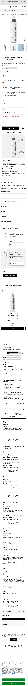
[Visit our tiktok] (18, 646)
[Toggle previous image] (1, 29)
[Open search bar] (4, 6)
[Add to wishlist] (23, 128)
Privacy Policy (5, 673)
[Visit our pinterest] (21, 646)
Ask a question (13, 73)
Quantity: (4, 119)
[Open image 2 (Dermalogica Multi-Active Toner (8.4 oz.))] (13, 47)
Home (3, 14)
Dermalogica (13, 14)
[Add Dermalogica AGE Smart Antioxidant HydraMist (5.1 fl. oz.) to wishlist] (21, 291)
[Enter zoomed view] (24, 40)
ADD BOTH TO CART (10, 276)
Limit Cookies (13, 679)
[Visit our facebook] (5, 646)
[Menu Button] (1, 6)
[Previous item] (2, 310)
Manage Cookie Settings (13, 676)
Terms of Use (12, 673)
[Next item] (25, 310)
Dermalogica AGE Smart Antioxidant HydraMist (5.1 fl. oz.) (12, 314)
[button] (13, 68)
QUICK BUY (12, 328)
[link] (23, 6)
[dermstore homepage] (13, 7)
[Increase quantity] (12, 122)
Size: (3, 100)
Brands (7, 14)
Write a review (5, 73)
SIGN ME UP (13, 639)
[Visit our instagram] (12, 646)
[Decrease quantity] (4, 122)
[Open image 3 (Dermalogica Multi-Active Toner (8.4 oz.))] (21, 47)
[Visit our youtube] (15, 646)
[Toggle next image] (26, 29)
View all (23, 80)
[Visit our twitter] (8, 646)
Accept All (13, 683)
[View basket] (25, 6)
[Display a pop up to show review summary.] (17, 321)
